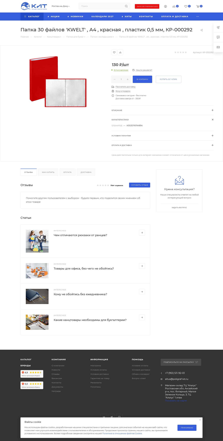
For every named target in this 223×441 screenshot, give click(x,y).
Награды (56, 391)
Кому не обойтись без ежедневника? (80, 294)
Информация (99, 359)
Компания (59, 359)
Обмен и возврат (140, 374)
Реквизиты (96, 382)
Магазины (95, 365)
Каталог (26, 359)
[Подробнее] (142, 233)
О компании (58, 365)
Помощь (137, 359)
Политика (95, 387)
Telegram (111, 417)
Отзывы (28, 172)
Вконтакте (104, 417)
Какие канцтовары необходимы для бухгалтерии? (90, 320)
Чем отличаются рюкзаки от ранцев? (80, 235)
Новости (56, 370)
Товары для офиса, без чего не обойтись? (84, 268)
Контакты (56, 382)
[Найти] (126, 6)
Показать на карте (176, 400)
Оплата (67, 172)
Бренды (25, 365)
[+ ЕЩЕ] (198, 16)
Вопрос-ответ (139, 378)
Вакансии (57, 378)
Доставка (86, 172)
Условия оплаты (98, 370)
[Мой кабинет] (165, 7)
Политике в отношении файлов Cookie (122, 433)
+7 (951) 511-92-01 (175, 373)
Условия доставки (99, 374)
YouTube (119, 417)
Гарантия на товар (100, 378)
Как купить (48, 172)
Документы (57, 387)
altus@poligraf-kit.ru (176, 379)
